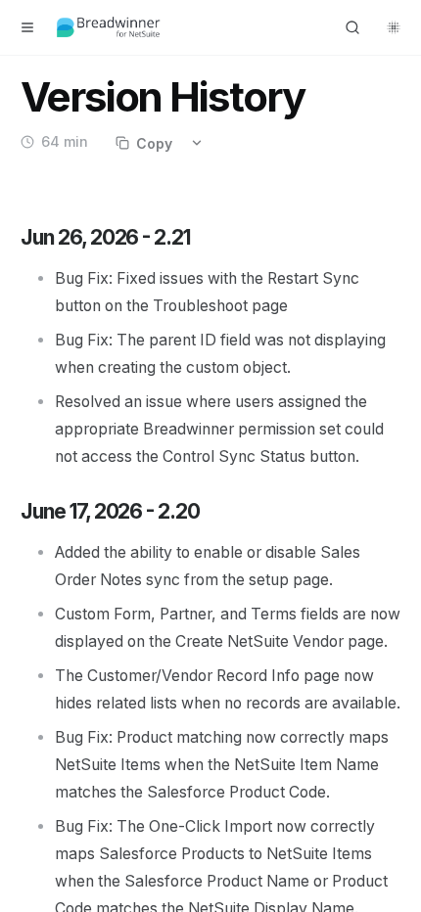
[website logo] (109, 27)
